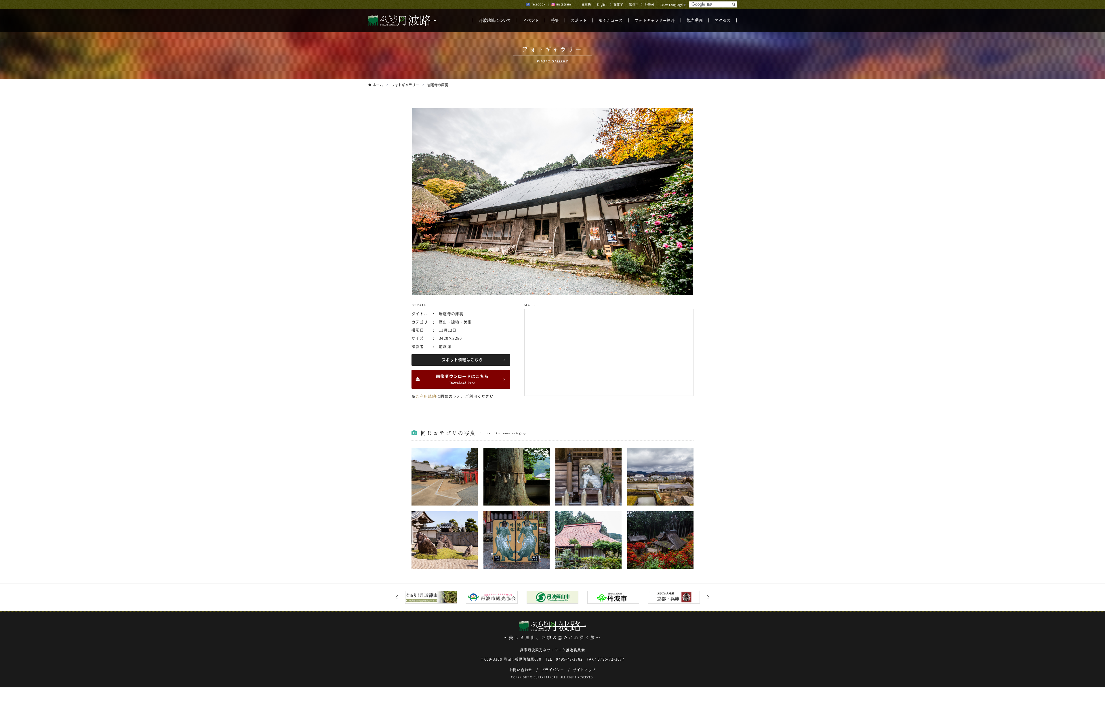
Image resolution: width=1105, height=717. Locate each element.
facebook (538, 4)
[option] (431, 597)
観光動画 (695, 20)
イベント (531, 20)
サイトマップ (584, 670)
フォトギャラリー (405, 85)
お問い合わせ (520, 670)
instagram (563, 4)
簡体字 (618, 4)
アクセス (723, 20)
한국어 (649, 4)
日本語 (586, 4)
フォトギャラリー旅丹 (655, 20)
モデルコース (611, 20)
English (602, 4)
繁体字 (634, 4)
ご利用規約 (426, 396)
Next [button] (707, 597)
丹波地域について (495, 20)
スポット (579, 20)
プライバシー (552, 670)
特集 (555, 20)
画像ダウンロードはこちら (462, 379)
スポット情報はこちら (462, 360)
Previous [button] (398, 597)
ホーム (378, 85)
